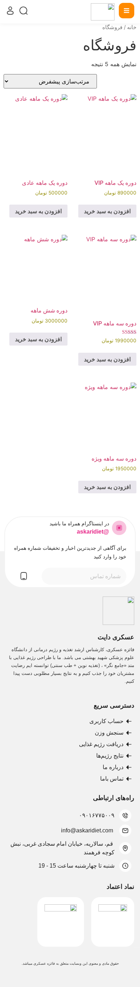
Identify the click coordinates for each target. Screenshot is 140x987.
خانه (131, 27)
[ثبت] (24, 576)
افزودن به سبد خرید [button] (107, 211)
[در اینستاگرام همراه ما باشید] (119, 528)
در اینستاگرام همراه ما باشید (79, 523)
